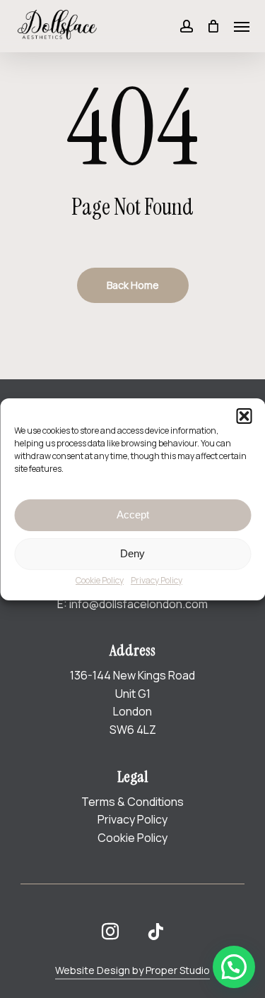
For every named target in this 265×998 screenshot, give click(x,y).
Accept (133, 515)
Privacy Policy (156, 580)
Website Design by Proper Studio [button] (132, 970)
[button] (244, 416)
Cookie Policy (100, 580)
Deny (132, 553)
